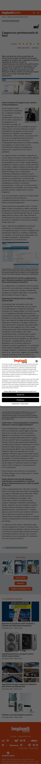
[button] (37, 361)
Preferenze (20, 400)
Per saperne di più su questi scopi (26, 391)
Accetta (20, 395)
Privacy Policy (24, 403)
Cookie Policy (16, 403)
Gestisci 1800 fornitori (10, 391)
